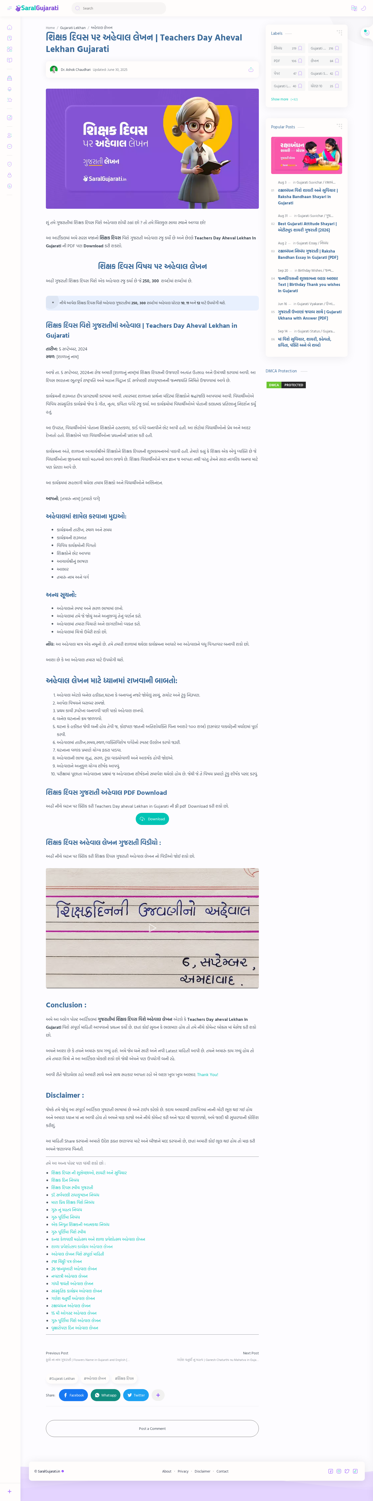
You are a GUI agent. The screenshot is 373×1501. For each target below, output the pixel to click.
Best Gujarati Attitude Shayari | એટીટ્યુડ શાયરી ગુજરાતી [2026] (307, 227)
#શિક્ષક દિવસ (124, 1378)
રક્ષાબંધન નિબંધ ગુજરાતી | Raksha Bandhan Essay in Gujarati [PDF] (308, 254)
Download (156, 819)
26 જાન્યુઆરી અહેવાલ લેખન (74, 1269)
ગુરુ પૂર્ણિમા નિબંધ (65, 1217)
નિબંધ (103, 1224)
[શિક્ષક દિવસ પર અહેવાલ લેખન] (152, 149)
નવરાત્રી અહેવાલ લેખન (69, 1276)
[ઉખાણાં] (331, 304)
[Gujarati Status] (310, 331)
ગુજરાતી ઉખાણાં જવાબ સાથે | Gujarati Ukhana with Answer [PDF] (310, 315)
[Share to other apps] (158, 1395)
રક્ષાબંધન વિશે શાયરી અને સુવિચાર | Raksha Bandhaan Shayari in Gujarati (308, 196)
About (166, 1471)
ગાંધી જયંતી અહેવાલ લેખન (72, 1283)
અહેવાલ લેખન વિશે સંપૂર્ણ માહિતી (77, 1254)
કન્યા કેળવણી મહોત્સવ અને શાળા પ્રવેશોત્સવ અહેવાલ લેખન (98, 1239)
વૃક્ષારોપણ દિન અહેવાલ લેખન (74, 1328)
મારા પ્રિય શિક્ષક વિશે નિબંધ (72, 1202)
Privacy (183, 1471)
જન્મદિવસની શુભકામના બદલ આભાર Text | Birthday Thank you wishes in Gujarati (309, 285)
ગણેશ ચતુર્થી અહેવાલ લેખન (73, 1298)
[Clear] (160, 8)
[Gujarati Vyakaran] (311, 304)
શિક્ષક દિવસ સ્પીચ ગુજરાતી (72, 1187)
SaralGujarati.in (49, 1471)
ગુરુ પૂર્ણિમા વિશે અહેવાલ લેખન (76, 1320)
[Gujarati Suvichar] (310, 182)
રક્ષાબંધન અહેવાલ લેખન (71, 1306)
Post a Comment (152, 1428)
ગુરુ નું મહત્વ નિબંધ (66, 1210)
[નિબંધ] (324, 243)
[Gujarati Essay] (308, 243)
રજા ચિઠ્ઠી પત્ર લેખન (66, 1261)
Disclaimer (202, 1471)
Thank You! (207, 1074)
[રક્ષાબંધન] (331, 182)
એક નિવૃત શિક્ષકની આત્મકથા (74, 1224)
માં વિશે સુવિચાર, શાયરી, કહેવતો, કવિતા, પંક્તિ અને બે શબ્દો (304, 342)
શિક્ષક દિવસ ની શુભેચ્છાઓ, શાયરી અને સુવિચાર (89, 1173)
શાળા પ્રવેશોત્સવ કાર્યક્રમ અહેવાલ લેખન (82, 1247)
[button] (354, 8)
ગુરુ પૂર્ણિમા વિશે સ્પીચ (68, 1232)
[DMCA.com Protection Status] (307, 385)
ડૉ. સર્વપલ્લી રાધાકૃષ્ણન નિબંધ (75, 1195)
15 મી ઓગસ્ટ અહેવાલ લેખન (74, 1313)
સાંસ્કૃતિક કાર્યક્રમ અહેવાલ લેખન (76, 1291)
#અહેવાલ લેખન (95, 1378)
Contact (223, 1471)
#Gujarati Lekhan (62, 1378)
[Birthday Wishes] (311, 270)
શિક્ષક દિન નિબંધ (65, 1180)
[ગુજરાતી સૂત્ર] (334, 215)
